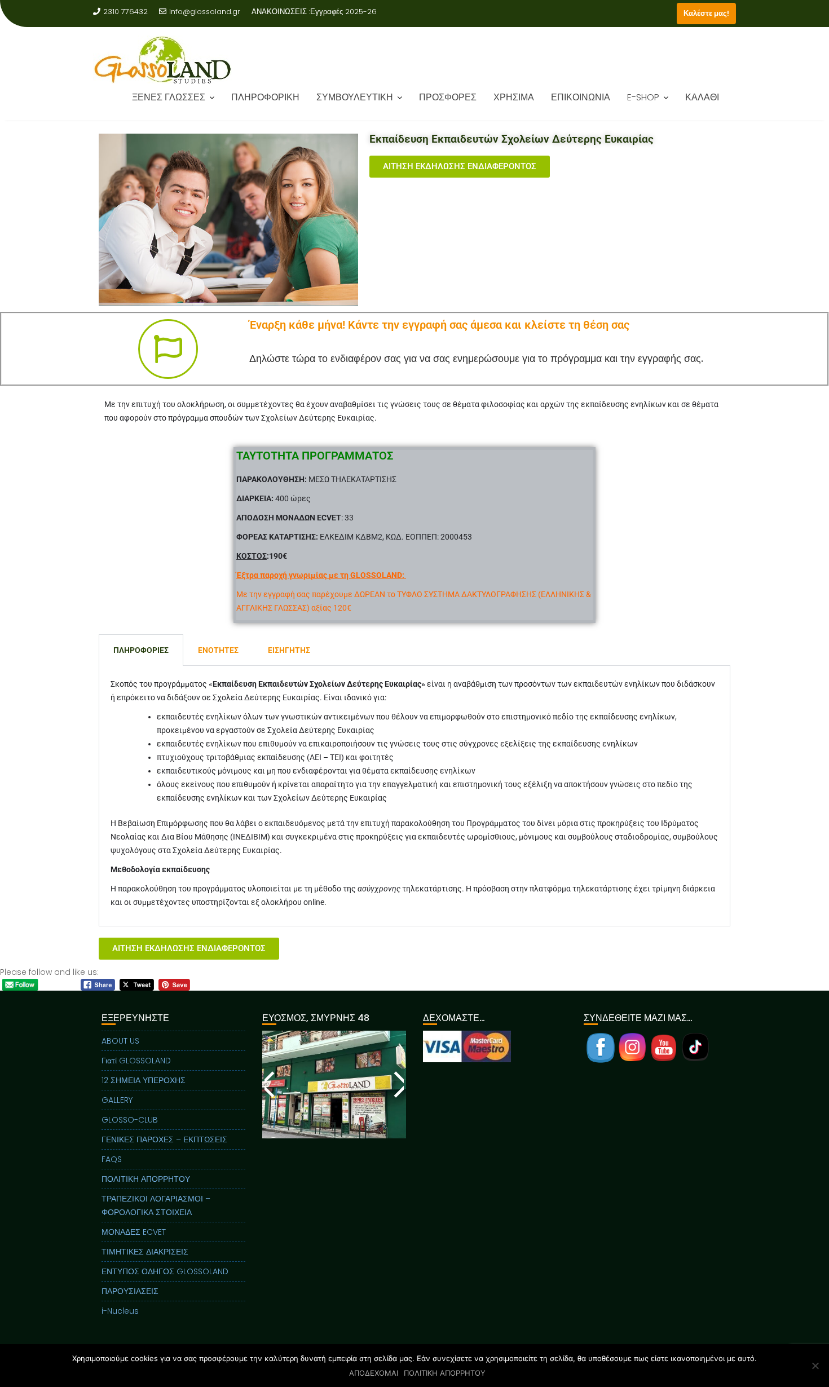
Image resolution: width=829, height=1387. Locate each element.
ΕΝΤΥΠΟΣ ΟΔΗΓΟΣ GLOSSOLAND (165, 1271)
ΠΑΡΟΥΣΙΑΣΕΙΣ (130, 1291)
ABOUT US (120, 1040)
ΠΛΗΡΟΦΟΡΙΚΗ (265, 97)
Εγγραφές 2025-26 (343, 11)
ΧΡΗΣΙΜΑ (513, 97)
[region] (334, 1099)
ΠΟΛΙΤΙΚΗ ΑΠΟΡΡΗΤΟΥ (146, 1179)
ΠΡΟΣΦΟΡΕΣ (448, 97)
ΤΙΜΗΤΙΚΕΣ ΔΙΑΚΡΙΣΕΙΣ (145, 1251)
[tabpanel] (414, 796)
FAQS (112, 1159)
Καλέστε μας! (706, 13)
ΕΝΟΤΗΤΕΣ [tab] (218, 650)
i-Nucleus (120, 1311)
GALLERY (117, 1100)
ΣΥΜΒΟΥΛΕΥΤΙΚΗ (354, 97)
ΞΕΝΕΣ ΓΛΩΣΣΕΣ (168, 97)
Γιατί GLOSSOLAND (136, 1060)
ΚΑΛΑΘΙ (702, 97)
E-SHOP (643, 97)
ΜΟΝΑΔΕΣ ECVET (134, 1232)
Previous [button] (270, 1084)
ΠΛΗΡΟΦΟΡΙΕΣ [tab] (141, 650)
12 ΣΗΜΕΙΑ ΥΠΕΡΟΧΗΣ (144, 1080)
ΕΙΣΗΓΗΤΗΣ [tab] (289, 650)
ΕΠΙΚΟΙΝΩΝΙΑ (580, 97)
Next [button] (398, 1084)
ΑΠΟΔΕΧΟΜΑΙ (373, 1372)
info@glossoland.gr (204, 11)
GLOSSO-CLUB (130, 1119)
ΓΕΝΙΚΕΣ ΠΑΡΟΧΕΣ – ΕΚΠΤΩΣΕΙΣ (164, 1139)
